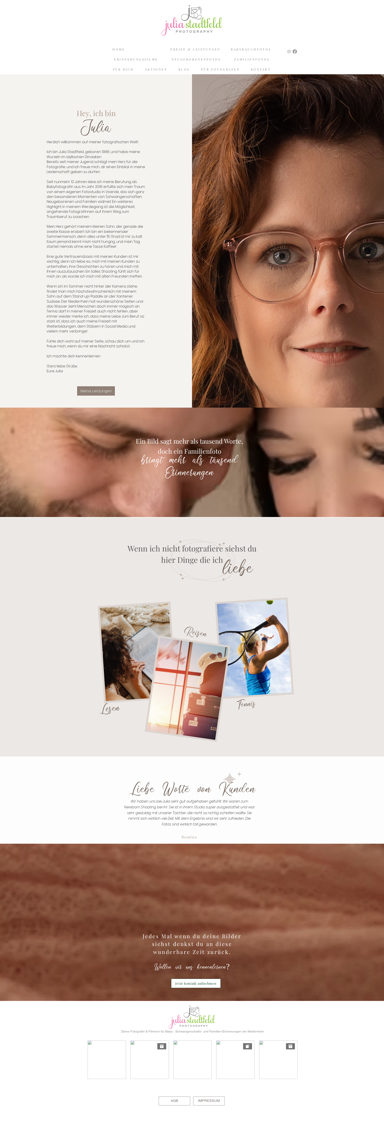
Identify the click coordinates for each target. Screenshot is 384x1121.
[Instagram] (289, 51)
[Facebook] (295, 51)
